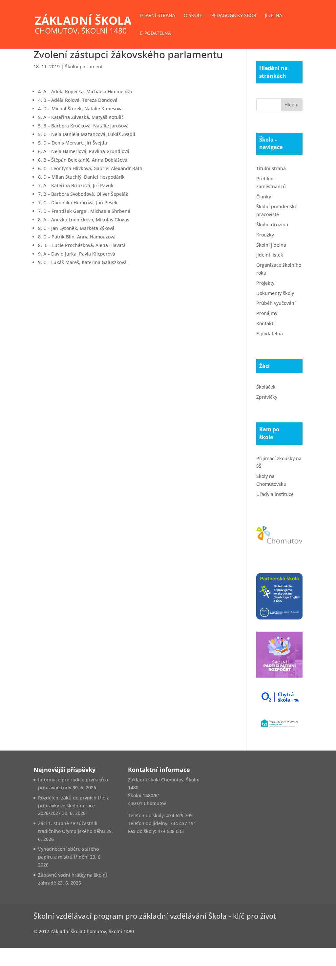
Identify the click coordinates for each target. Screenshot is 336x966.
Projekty (265, 283)
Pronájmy (266, 313)
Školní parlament (84, 66)
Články (263, 196)
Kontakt (264, 323)
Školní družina (272, 224)
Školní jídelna (271, 245)
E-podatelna (155, 33)
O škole (193, 15)
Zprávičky (266, 397)
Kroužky (265, 235)
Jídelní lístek (269, 255)
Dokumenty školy (275, 293)
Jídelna (273, 15)
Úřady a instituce (275, 494)
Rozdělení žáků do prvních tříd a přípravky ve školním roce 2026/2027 (74, 806)
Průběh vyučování (276, 303)
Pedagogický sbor (233, 15)
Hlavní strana (157, 15)
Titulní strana (271, 168)
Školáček (266, 387)
